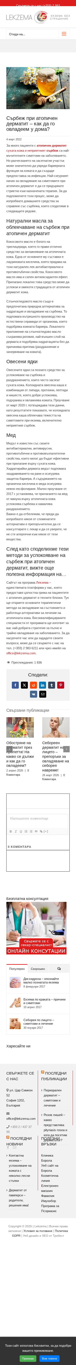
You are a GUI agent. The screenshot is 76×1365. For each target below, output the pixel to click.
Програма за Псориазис (50, 1208)
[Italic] (15, 831)
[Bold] (10, 831)
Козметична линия (49, 1178)
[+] (46, 831)
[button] (9, 749)
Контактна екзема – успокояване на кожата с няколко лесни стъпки (20, 1168)
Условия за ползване (37, 1230)
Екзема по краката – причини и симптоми (44, 1001)
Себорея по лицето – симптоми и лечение (38, 1021)
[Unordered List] (30, 831)
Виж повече (49, 1358)
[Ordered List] (25, 831)
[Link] (40, 831)
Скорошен (38, 968)
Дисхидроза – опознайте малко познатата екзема (41, 980)
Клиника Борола (47, 1158)
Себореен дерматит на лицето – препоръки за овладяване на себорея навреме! (55, 756)
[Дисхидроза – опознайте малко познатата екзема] (15, 979)
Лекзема (42, 582)
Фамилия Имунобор (48, 1198)
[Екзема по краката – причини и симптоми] (15, 1000)
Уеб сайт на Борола (49, 1168)
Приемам (28, 1358)
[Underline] (20, 831)
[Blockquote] (35, 831)
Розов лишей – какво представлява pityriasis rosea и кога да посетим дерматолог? (55, 1127)
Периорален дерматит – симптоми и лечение (52, 1097)
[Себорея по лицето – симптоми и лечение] (15, 1020)
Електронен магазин (49, 1188)
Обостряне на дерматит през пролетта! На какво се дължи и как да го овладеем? (20, 754)
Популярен (17, 968)
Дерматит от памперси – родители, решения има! (19, 1197)
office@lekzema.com (21, 653)
